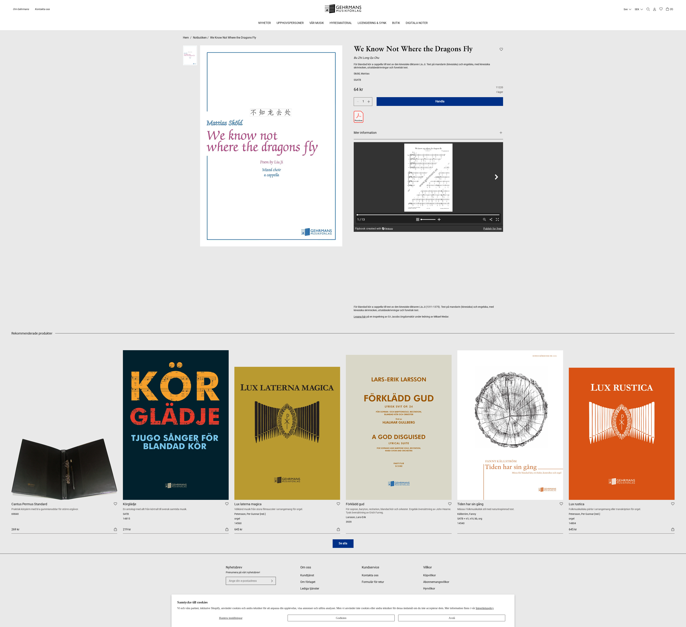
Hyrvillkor (429, 588)
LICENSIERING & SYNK (372, 23)
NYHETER (264, 23)
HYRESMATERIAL (341, 23)
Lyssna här (360, 316)
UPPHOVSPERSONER (290, 23)
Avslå (452, 617)
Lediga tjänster (309, 588)
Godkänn (341, 617)
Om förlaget (307, 582)
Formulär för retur (373, 582)
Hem (186, 37)
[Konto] (654, 9)
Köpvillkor (429, 575)
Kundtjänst (307, 575)
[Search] (648, 9)
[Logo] (343, 9)
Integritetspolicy (485, 608)
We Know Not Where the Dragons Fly (233, 37)
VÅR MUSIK (316, 23)
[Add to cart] (115, 529)
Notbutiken (200, 37)
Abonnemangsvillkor (436, 582)
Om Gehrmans (21, 9)
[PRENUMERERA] (272, 581)
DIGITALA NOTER (417, 23)
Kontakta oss (42, 9)
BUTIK (396, 23)
